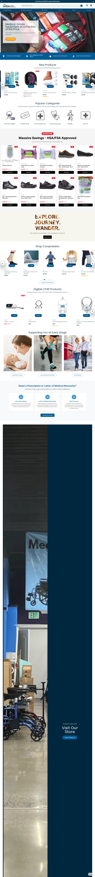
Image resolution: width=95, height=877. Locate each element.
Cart (91, 5)
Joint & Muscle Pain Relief (47, 375)
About (73, 10)
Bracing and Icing (55, 116)
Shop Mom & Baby (17, 375)
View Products (70, 738)
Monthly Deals (25, 116)
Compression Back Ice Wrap (70, 263)
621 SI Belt (50, 263)
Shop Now (85, 39)
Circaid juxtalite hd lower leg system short (12, 263)
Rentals (60, 10)
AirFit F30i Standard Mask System (62, 310)
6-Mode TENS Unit (7, 165)
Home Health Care (40, 116)
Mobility (70, 116)
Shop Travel (47, 237)
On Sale (45, 10)
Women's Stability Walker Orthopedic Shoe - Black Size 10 (66, 198)
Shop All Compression (48, 282)
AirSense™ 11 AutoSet (14, 310)
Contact (88, 10)
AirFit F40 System (38, 310)
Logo (9, 6)
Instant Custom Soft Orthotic (12, 84)
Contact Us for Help (47, 415)
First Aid (85, 116)
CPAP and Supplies (10, 116)
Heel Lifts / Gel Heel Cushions (50, 84)
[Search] (81, 6)
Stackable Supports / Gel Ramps (70, 84)
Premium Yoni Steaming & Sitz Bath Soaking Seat (31, 84)
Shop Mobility (77, 375)
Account (87, 5)
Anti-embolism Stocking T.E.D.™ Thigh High (31, 263)
